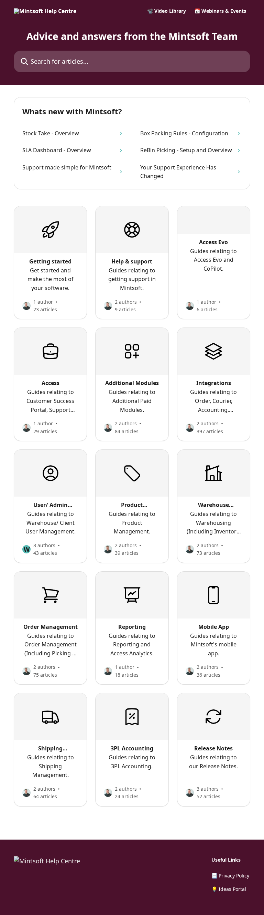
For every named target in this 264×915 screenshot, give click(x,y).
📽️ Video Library (166, 11)
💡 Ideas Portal (228, 889)
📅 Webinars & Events (220, 11)
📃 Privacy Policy (230, 875)
